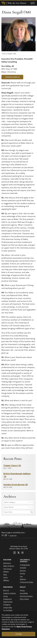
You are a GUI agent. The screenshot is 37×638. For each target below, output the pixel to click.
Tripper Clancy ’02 (12, 465)
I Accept (18, 634)
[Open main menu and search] (32, 3)
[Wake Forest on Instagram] (22, 553)
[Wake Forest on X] (18, 553)
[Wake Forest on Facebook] (14, 553)
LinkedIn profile (14, 77)
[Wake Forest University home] (4, 3)
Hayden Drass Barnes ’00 (15, 484)
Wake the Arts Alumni (17, 3)
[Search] (31, 512)
